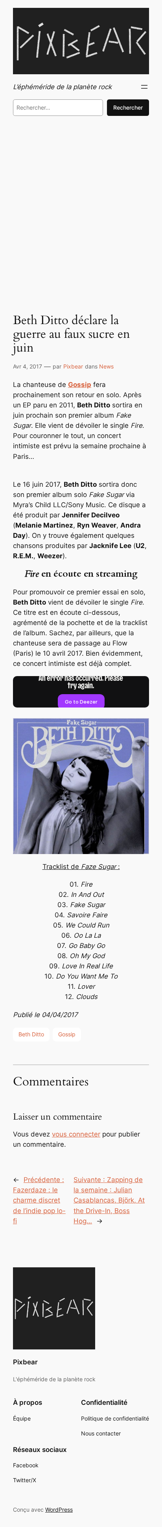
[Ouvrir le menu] (144, 87)
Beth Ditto (31, 1034)
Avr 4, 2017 (27, 366)
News (106, 366)
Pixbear (73, 366)
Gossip (66, 1034)
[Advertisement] (81, 212)
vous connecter (76, 1134)
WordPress (59, 1509)
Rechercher (128, 107)
